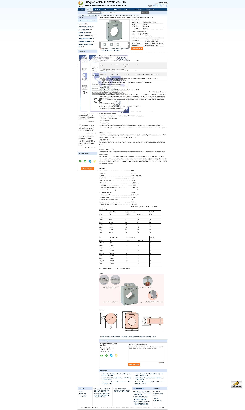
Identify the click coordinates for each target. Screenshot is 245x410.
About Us (97, 9)
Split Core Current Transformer (148, 336)
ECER (162, 407)
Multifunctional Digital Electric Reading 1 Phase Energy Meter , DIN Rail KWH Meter (102, 395)
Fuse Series (82, 23)
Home (81, 9)
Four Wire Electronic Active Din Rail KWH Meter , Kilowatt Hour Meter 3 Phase (142, 393)
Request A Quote (158, 4)
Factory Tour (106, 9)
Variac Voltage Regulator (85, 26)
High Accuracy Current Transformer (111, 336)
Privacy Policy (84, 407)
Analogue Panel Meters (85, 41)
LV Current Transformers (93, 15)
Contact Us (127, 9)
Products (89, 9)
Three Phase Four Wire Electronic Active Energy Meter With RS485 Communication (122, 390)
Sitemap (156, 398)
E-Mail (156, 396)
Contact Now (138, 48)
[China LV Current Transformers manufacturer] (81, 4)
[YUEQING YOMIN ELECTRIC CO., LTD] (166, 6)
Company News (150, 9)
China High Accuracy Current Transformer (100, 407)
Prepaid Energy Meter (84, 35)
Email (165, 4)
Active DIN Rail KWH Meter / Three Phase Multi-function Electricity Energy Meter (141, 398)
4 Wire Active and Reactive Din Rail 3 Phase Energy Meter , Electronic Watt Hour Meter (142, 403)
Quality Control (117, 9)
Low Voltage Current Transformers (130, 336)
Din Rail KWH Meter (84, 29)
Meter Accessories (84, 32)
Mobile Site (158, 400)
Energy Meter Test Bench (85, 38)
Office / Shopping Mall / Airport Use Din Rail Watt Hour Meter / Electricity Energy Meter (102, 390)
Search (146, 12)
